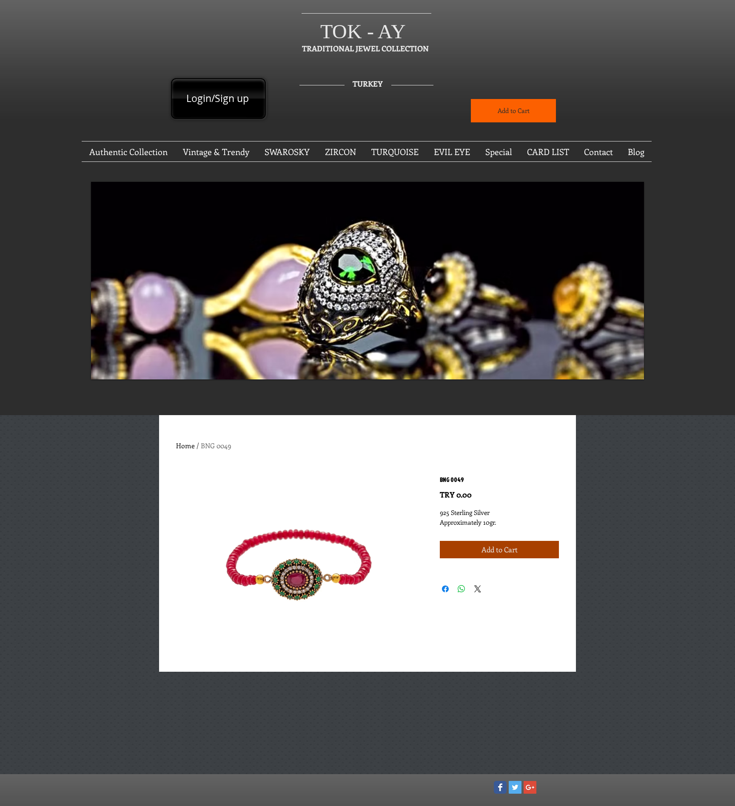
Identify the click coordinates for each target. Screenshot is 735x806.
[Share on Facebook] (445, 589)
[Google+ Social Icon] (530, 787)
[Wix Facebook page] (500, 787)
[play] (626, 372)
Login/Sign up (217, 98)
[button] (367, 280)
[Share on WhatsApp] (461, 589)
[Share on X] (478, 589)
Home (185, 445)
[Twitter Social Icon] (515, 787)
